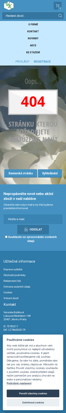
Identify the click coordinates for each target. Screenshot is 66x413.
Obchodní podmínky (15, 275)
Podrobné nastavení (19, 383)
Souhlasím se (32, 239)
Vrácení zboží (11, 298)
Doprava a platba (13, 269)
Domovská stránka (21, 173)
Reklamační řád (12, 281)
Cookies (8, 292)
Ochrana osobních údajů (17, 286)
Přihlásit (22, 61)
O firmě (33, 24)
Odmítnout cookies (33, 402)
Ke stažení (33, 52)
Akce (33, 45)
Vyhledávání (50, 173)
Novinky (33, 38)
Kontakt (33, 31)
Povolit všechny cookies (33, 393)
